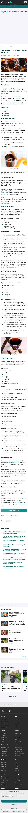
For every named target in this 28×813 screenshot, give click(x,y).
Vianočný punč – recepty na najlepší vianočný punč (16, 631)
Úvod (2, 46)
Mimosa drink (17, 782)
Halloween (4, 192)
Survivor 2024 (4, 778)
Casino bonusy (4, 737)
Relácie (16, 766)
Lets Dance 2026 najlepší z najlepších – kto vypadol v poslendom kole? (14, 532)
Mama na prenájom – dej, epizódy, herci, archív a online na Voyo (13, 567)
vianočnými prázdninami (13, 88)
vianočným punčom (17, 96)
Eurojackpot (3, 735)
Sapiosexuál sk (4, 753)
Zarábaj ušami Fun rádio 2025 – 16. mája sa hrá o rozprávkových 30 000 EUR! (14, 549)
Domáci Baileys (18, 778)
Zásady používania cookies (8, 811)
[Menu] (25, 2)
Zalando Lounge (18, 737)
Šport (25, 684)
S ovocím (6, 113)
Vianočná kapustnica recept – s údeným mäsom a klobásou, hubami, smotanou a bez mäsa (17, 623)
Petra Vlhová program (19, 753)
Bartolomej (22, 11)
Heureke (24, 498)
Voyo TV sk (3, 764)
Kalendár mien (4, 719)
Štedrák (20, 201)
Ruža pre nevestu (4, 784)
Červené (6, 110)
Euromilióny (3, 733)
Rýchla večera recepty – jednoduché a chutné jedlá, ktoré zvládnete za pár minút (17, 649)
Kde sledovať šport (18, 747)
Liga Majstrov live (18, 751)
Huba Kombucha (5, 174)
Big (2, 766)
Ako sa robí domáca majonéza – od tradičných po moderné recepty (17, 640)
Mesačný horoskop (5, 725)
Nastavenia (14, 808)
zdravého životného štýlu (17, 102)
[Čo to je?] (7, 2)
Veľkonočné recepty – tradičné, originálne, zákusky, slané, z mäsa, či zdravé (17, 614)
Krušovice (17, 725)
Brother (4, 766)
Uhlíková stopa (4, 751)
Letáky (16, 735)
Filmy (16, 762)
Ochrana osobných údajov (19, 811)
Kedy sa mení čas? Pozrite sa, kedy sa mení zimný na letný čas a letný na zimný (14, 536)
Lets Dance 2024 (4, 780)
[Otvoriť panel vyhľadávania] (23, 2)
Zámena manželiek (5, 776)
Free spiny (3, 741)
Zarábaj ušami (18, 723)
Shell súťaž (17, 727)
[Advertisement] (14, 29)
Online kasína (4, 739)
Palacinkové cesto (18, 784)
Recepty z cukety (18, 776)
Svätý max (3, 782)
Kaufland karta (18, 741)
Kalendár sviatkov (5, 721)
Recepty (5, 46)
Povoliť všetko (14, 801)
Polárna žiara (4, 755)
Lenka (18, 55)
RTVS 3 (16, 768)
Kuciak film (3, 770)
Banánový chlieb (18, 780)
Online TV (17, 770)
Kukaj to (3, 762)
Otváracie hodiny (18, 733)
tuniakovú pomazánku (12, 277)
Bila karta (16, 739)
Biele (5, 111)
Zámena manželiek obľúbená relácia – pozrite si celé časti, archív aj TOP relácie (14, 558)
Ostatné (4, 684)
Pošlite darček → (7, 12)
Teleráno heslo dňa (18, 719)
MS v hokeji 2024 (18, 755)
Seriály (16, 764)
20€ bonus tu (19, 6)
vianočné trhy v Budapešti (19, 471)
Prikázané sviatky (5, 723)
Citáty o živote (4, 749)
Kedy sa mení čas (4, 727)
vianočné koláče (5, 203)
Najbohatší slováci (5, 747)
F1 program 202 (18, 749)
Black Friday (18, 502)
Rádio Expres (17, 721)
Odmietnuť (14, 804)
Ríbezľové (6, 115)
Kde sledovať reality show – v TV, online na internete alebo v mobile (14, 554)
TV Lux (2, 768)
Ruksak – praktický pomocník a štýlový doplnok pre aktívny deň (11, 688)
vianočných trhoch (14, 462)
